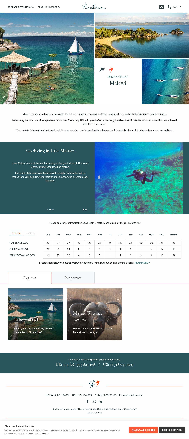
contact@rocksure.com (131, 395)
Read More (142, 262)
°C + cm (16, 233)
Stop (86, 209)
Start (83, 209)
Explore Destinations (21, 7)
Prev (99, 177)
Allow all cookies (143, 430)
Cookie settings (172, 430)
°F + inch (30, 233)
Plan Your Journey (49, 7)
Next (179, 177)
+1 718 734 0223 (82, 395)
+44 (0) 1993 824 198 (58, 395)
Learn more (44, 434)
